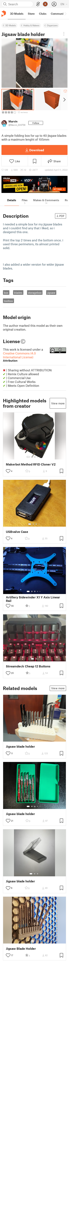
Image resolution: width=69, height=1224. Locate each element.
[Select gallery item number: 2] (32, 457)
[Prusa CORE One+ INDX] (34, 184)
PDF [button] (62, 216)
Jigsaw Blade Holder (21, 948)
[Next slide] (64, 99)
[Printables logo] (3, 13)
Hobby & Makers (31, 25)
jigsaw (51, 292)
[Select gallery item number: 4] (37, 457)
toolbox (8, 301)
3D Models (10, 25)
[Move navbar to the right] (65, 13)
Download (36, 150)
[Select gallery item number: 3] (35, 457)
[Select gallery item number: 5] (40, 457)
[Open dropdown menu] (64, 34)
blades (18, 292)
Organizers (52, 25)
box (6, 292)
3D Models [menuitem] (16, 13)
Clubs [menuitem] (42, 13)
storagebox (35, 292)
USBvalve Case (17, 531)
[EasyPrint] (38, 4)
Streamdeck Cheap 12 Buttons (28, 666)
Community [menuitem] (58, 13)
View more (58, 403)
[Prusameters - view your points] (45, 4)
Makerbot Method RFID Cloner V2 (31, 464)
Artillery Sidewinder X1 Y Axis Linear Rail (33, 598)
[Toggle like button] (8, 471)
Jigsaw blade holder (20, 746)
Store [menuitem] (31, 13)
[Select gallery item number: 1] (28, 457)
